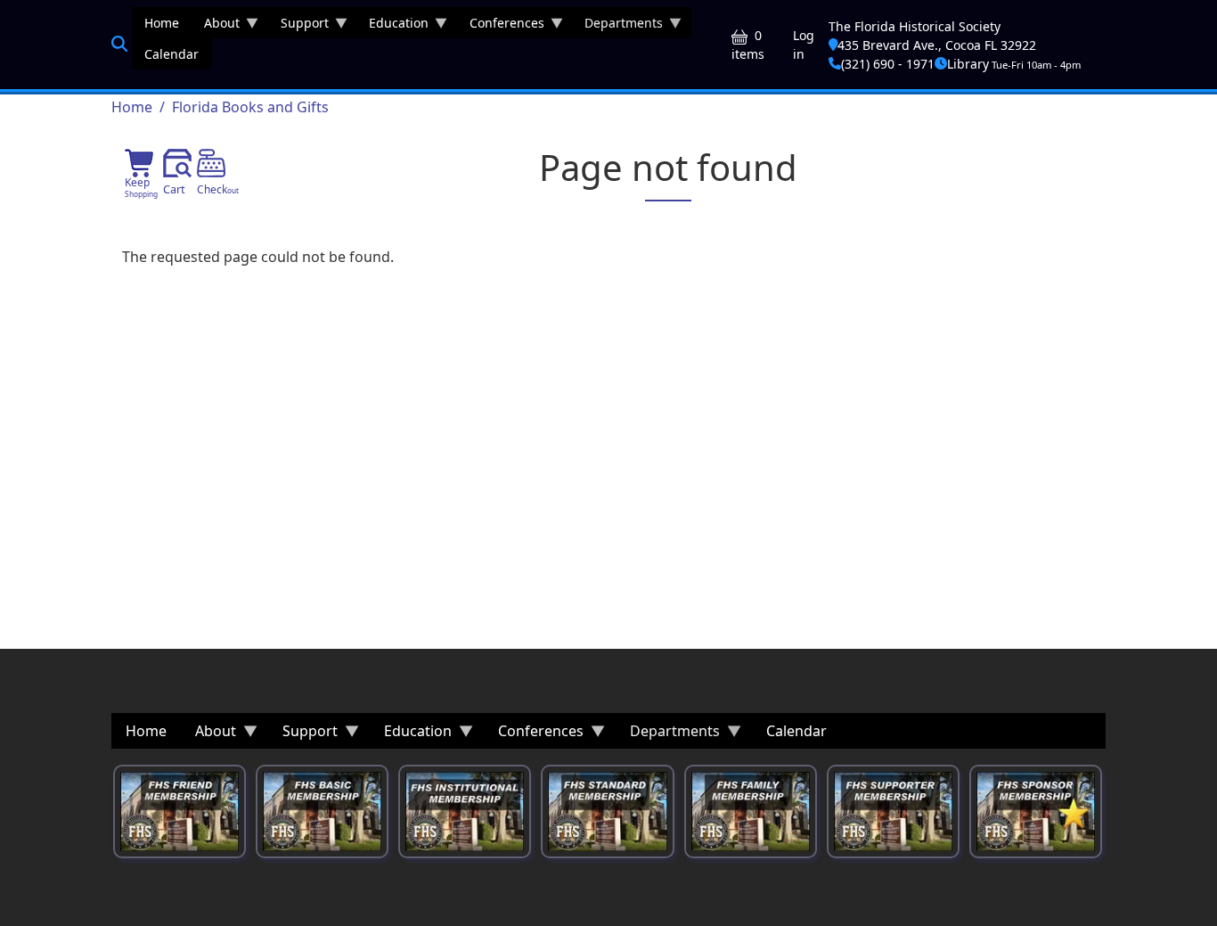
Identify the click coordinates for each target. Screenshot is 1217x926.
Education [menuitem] (392, 26)
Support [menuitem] (298, 26)
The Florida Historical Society (915, 26)
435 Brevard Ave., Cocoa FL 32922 (936, 45)
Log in (803, 44)
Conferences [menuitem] (500, 26)
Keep (141, 187)
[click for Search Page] (119, 43)
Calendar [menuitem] (171, 53)
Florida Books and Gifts (250, 107)
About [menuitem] (216, 26)
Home (131, 107)
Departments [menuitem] (617, 26)
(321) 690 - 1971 (888, 63)
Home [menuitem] (161, 22)
